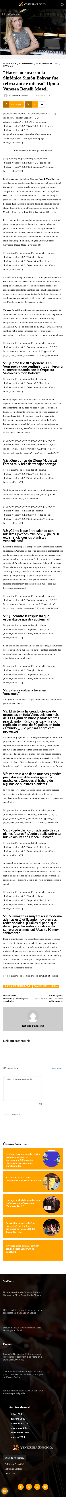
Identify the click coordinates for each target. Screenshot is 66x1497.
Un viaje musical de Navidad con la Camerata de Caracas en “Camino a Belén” (23, 1203)
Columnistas (26, 64)
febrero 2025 (18, 1419)
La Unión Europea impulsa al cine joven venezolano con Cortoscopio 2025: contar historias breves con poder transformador (23, 1160)
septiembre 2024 (20, 1432)
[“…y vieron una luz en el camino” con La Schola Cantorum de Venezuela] (51, 1250)
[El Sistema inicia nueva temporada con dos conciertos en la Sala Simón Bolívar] (54, 1312)
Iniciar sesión (56, 1068)
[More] (42, 104)
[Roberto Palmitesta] (6, 96)
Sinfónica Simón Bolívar (17, 986)
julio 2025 (16, 1414)
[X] (37, 1487)
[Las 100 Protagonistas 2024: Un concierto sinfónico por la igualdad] (54, 1392)
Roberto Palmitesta (47, 64)
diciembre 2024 (19, 1423)
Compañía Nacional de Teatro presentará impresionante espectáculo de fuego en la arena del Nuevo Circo (22, 1357)
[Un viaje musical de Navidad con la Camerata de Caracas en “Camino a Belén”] (51, 1204)
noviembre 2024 (20, 1428)
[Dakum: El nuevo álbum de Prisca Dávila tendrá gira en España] (54, 1329)
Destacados (14, 14)
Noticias (8, 66)
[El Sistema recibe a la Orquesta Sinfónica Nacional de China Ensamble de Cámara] (54, 1294)
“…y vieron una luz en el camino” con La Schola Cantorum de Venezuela (22, 1249)
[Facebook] (21, 1487)
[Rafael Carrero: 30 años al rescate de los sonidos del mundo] (51, 1181)
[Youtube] (45, 1487)
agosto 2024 (18, 1437)
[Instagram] (29, 1487)
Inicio (4, 14)
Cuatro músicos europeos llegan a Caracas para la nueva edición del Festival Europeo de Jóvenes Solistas (23, 1374)
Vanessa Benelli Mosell (46, 986)
